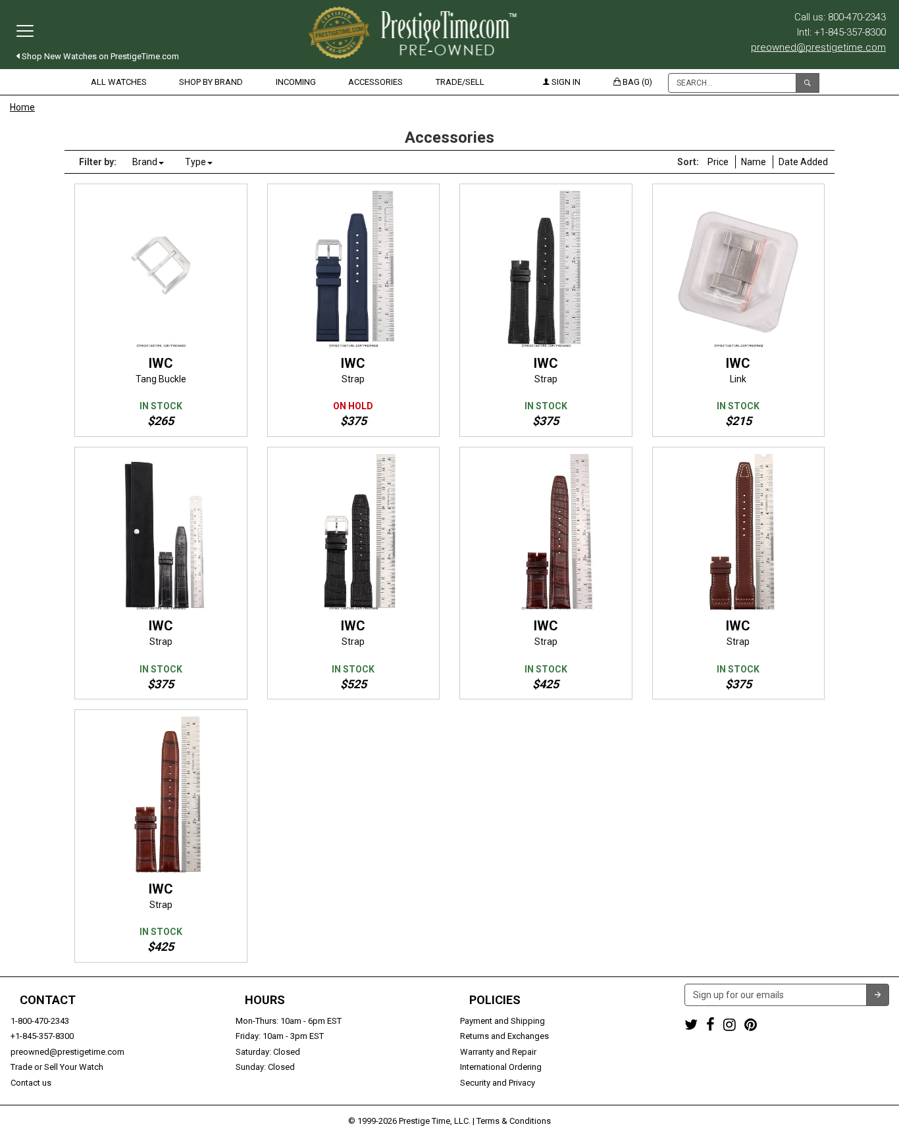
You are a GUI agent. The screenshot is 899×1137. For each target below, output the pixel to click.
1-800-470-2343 (40, 1021)
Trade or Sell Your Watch (57, 1067)
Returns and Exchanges (504, 1036)
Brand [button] (144, 162)
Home (22, 107)
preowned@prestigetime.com (818, 47)
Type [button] (195, 162)
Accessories (375, 82)
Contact (48, 1000)
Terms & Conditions (513, 1121)
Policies (495, 1000)
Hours (265, 1000)
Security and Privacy (497, 1083)
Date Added (803, 162)
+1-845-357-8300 (42, 1036)
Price (718, 162)
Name (753, 162)
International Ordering (501, 1067)
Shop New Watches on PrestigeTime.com (99, 56)
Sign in (565, 82)
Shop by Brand (211, 82)
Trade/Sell (460, 82)
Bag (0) (636, 82)
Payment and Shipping (502, 1021)
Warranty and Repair (498, 1052)
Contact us (31, 1083)
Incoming (296, 82)
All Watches (119, 82)
